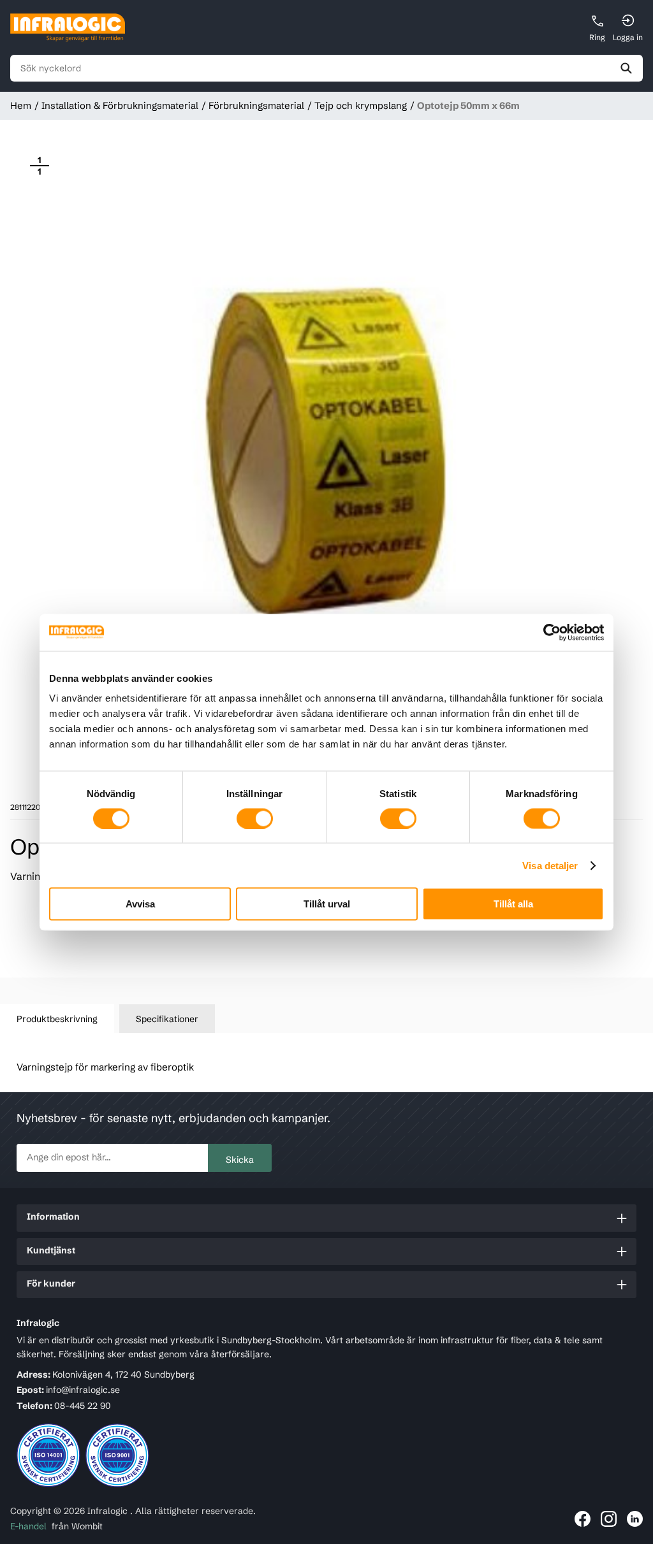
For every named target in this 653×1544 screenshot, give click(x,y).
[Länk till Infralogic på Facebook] (583, 1519)
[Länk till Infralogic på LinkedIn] (635, 1519)
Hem (20, 105)
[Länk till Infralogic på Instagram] (609, 1519)
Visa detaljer (550, 865)
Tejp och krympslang (360, 105)
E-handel (28, 1526)
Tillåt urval (327, 903)
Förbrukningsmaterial (256, 105)
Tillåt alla (513, 903)
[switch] (255, 818)
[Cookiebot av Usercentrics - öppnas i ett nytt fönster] (548, 632)
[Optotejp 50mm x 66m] (326, 452)
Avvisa (140, 903)
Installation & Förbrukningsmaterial (119, 105)
